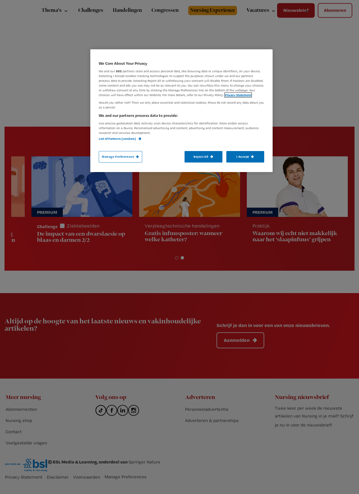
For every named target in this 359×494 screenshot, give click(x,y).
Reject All (201, 157)
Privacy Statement (238, 95)
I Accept (242, 157)
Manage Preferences (118, 157)
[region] (181, 110)
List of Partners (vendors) (118, 139)
